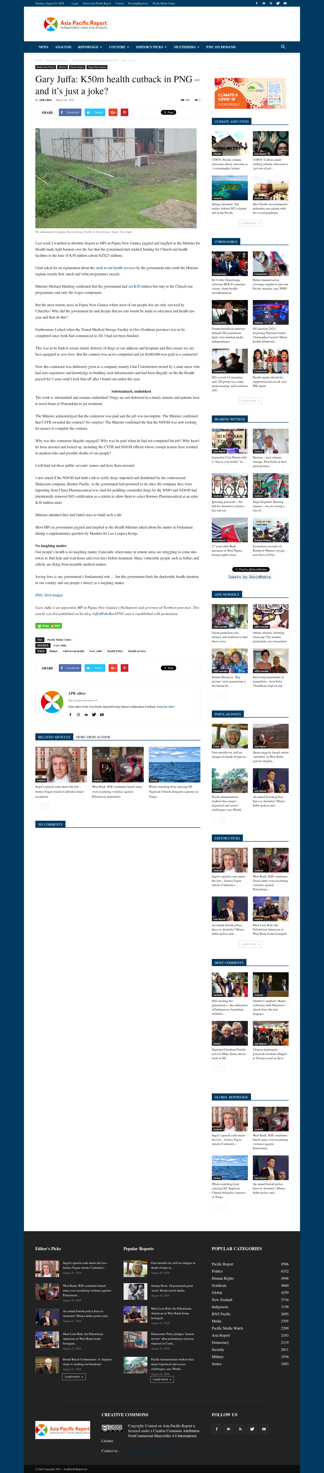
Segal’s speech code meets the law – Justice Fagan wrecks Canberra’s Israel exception (59, 791)
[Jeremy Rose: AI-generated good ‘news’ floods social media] (135, 1291)
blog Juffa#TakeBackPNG (104, 613)
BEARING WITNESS (230, 419)
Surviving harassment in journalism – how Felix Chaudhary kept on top (268, 681)
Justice (217, 1363)
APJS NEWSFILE (227, 594)
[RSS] (270, 3)
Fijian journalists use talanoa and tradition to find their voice (230, 636)
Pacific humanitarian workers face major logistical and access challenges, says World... (227, 803)
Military (218, 1356)
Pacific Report (77, 67)
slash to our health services (115, 267)
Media (216, 1320)
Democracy (220, 1342)
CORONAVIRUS (226, 241)
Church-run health (73, 651)
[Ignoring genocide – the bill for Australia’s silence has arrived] (230, 485)
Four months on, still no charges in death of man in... (230, 754)
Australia (218, 994)
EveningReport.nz (138, 3)
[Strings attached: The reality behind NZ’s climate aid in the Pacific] (230, 188)
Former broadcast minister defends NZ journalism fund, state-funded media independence (228, 334)
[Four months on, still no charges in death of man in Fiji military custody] (230, 736)
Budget (54, 651)
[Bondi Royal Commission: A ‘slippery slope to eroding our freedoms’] (47, 1365)
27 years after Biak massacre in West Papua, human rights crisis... (227, 550)
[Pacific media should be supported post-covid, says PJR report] (271, 361)
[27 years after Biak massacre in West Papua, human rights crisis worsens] (230, 530)
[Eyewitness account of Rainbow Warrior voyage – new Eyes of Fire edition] (271, 530)
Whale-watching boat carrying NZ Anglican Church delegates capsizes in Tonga (173, 791)
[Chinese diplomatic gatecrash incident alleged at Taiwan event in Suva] (271, 1033)
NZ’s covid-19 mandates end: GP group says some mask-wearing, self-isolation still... (230, 383)
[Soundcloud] (88, 715)
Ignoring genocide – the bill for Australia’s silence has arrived (228, 506)
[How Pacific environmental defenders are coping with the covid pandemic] (271, 188)
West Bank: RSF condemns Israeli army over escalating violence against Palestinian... (270, 882)
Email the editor (166, 706)
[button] (283, 47)
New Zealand (222, 1299)
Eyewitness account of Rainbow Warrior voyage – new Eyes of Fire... (270, 550)
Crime (216, 746)
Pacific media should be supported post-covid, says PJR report (270, 381)
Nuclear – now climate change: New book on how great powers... (270, 461)
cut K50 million (140, 286)
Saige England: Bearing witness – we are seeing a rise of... (269, 506)
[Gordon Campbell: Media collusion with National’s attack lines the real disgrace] (271, 984)
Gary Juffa (60, 645)
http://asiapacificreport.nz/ (82, 700)
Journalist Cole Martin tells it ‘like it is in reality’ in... (229, 459)
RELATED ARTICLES (54, 737)
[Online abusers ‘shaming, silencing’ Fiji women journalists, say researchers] (271, 616)
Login (75, 3)
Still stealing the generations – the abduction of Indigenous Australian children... (230, 1007)
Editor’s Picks (149, 46)
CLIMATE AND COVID (232, 121)
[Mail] (263, 3)
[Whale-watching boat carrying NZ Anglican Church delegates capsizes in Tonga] (174, 764)
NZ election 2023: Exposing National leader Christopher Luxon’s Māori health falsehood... (270, 334)
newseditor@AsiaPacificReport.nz (145, 1450)
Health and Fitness (46, 67)
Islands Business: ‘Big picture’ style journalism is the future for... (229, 681)
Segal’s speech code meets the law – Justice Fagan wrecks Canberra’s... (228, 880)
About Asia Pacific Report (97, 3)
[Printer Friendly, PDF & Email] (48, 626)
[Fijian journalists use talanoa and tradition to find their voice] (230, 616)
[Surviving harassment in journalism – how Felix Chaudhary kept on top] (271, 660)
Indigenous (220, 1306)
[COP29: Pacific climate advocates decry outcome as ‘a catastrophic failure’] (230, 143)
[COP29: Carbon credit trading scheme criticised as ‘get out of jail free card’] (271, 143)
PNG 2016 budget (49, 594)
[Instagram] (80, 715)
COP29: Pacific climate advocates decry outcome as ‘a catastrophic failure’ (230, 163)
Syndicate (219, 1285)
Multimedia (185, 46)
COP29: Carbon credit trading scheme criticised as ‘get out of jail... (270, 163)
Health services (137, 651)
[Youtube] (285, 3)
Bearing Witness (262, 540)
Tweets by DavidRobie (249, 577)
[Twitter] (278, 3)
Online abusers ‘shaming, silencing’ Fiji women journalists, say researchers (270, 636)
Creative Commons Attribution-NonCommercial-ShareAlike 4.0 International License (151, 1435)
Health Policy (115, 651)
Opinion (62, 67)
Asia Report (260, 153)
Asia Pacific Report (177, 1425)
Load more (248, 223)
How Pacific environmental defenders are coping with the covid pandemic (270, 208)
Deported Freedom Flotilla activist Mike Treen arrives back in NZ (229, 1053)
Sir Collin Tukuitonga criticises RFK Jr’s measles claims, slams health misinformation (228, 286)
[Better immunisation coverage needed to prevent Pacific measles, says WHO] (271, 263)
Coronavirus (219, 274)
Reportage (88, 46)
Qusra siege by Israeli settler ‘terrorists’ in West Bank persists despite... (271, 756)
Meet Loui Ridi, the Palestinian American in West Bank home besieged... (271, 929)
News (43, 46)
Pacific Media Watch (227, 1327)
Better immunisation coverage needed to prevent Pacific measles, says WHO (270, 284)
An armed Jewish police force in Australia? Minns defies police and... (269, 801)
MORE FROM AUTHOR (93, 737)
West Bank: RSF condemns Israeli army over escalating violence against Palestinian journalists (117, 791)
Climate (217, 153)
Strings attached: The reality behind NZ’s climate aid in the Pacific (229, 208)
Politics (217, 1270)
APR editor (45, 100)
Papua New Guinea (97, 67)
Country (117, 46)
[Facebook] (256, 3)
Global (153, 780)
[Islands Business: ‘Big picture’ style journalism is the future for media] (230, 660)
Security (218, 1349)
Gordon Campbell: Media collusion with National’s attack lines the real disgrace (269, 1007)
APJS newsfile (220, 626)
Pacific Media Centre (164, 3)
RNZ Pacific (221, 1313)
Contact (120, 3)
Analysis (63, 46)
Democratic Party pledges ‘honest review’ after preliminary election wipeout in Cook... (172, 1338)
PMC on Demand (221, 46)
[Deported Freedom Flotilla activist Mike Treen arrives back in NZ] (230, 1033)
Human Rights (223, 1278)
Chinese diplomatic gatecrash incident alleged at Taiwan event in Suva (270, 1053)
